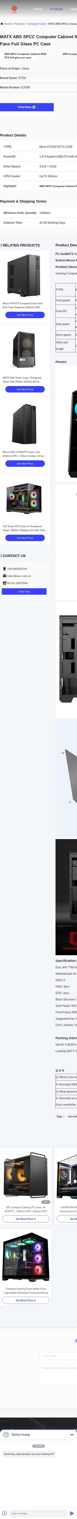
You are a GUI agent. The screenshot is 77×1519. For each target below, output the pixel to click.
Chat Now (24, 107)
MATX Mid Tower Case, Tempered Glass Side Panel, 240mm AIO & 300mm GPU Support (22, 381)
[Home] (14, 9)
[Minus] (72, 1435)
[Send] (72, 1513)
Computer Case (36, 23)
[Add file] (4, 1513)
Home (38, 9)
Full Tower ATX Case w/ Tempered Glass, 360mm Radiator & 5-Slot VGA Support (24, 530)
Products (56, 9)
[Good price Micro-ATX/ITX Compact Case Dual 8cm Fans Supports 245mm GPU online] (25, 275)
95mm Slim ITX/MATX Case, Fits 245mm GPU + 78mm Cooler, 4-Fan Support (23, 456)
